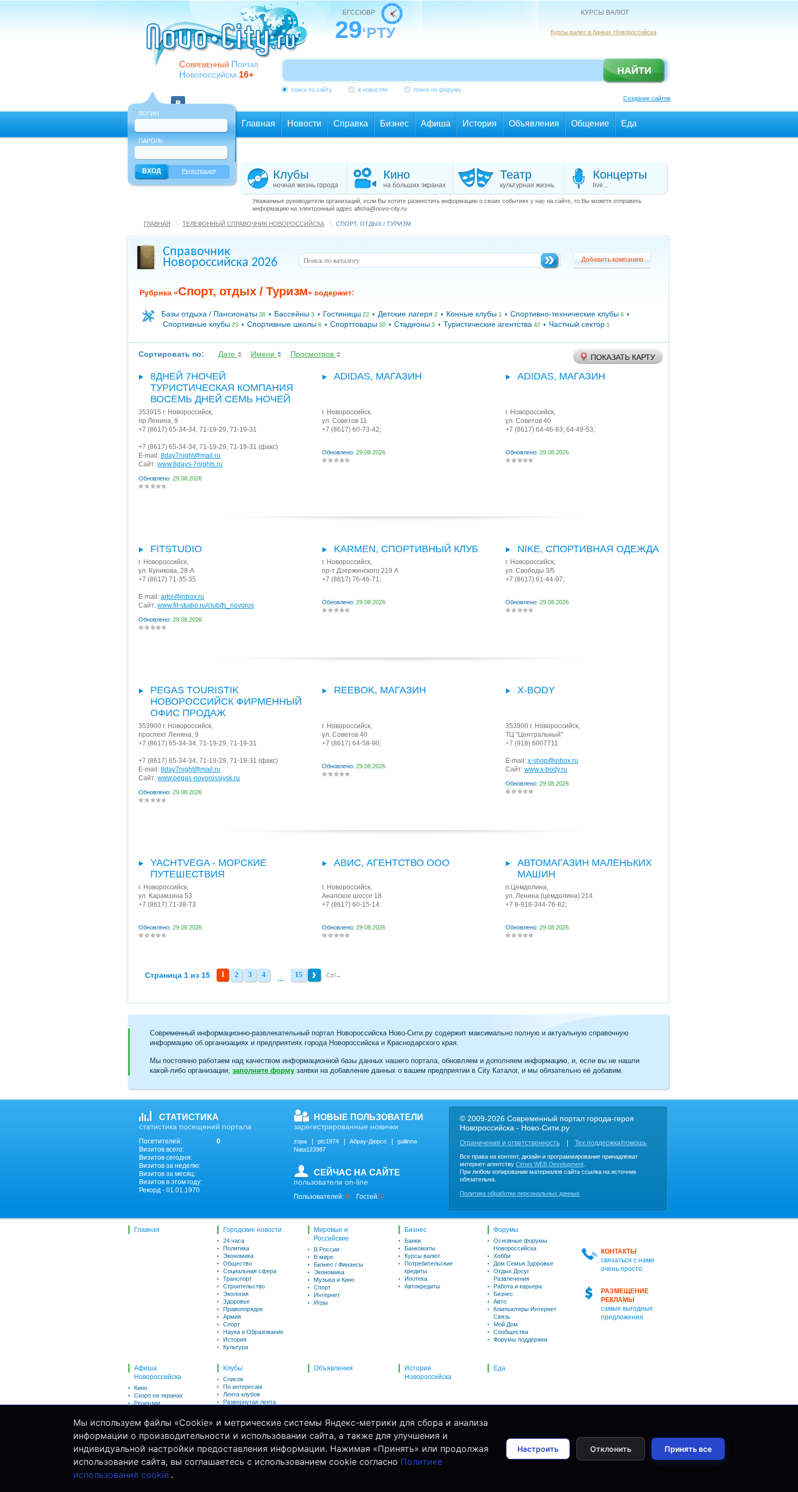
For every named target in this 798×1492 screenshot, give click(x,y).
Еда (499, 1368)
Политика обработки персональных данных (520, 1193)
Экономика (238, 1256)
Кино (140, 1387)
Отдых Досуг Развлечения (511, 1275)
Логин (148, 113)
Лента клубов (241, 1394)
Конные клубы (471, 313)
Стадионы (412, 324)
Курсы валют (422, 1256)
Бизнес (415, 1230)
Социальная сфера (249, 1271)
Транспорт (237, 1278)
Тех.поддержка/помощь (611, 1143)
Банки (412, 1240)
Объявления (333, 1368)
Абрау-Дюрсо (368, 1141)
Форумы (505, 1230)
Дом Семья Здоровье (523, 1263)
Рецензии (147, 1403)
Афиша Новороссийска (157, 1372)
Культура (235, 1347)
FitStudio (176, 548)
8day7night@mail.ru (190, 455)
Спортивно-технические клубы (564, 313)
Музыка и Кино (334, 1279)
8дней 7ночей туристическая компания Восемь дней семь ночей (221, 387)
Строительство (244, 1286)
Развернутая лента (249, 1402)
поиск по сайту (311, 89)
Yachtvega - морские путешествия (208, 868)
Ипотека (415, 1278)
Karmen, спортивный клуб (406, 548)
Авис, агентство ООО (391, 862)
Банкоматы (419, 1248)
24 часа (233, 1240)
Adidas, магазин (378, 376)
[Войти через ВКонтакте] (178, 97)
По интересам (242, 1386)
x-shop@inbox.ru (553, 760)
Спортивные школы (281, 324)
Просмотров (313, 354)
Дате (227, 354)
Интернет (327, 1295)
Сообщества (510, 1332)
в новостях (373, 89)
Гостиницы (342, 313)
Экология (236, 1294)
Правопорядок (243, 1309)
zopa (300, 1141)
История (234, 1339)
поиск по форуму (437, 89)
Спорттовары (353, 324)
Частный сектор (577, 324)
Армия (232, 1316)
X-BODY (536, 690)
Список (233, 1379)
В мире (323, 1257)
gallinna (407, 1141)
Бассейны (291, 313)
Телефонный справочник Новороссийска (253, 223)
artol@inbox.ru (182, 596)
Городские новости (252, 1230)
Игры (321, 1302)
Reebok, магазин (380, 690)
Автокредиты (422, 1286)
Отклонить (610, 1448)
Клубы (233, 1368)
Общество (237, 1263)
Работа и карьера (517, 1286)
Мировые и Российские (331, 1234)
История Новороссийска (428, 1372)
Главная (157, 223)
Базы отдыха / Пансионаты (209, 313)
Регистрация (199, 171)
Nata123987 (310, 1149)
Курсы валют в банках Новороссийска (603, 32)
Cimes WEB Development (550, 1164)
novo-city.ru (230, 42)
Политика (236, 1248)
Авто (499, 1301)
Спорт (231, 1324)
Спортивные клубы (196, 324)
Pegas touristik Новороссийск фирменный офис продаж (226, 701)
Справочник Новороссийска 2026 (220, 257)
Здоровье (236, 1301)
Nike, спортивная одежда (588, 548)
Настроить (538, 1448)
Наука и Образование (253, 1332)
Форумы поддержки (520, 1339)
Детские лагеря (405, 313)
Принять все (688, 1448)
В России (326, 1249)
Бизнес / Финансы (338, 1264)
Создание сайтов (646, 98)
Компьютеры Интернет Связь (524, 1313)
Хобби (501, 1256)
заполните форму (263, 1070)
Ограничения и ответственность (510, 1143)
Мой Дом (505, 1324)
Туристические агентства (488, 324)
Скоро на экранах (158, 1395)
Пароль (150, 140)
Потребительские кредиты (428, 1267)
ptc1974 (328, 1141)
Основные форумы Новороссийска (520, 1244)
